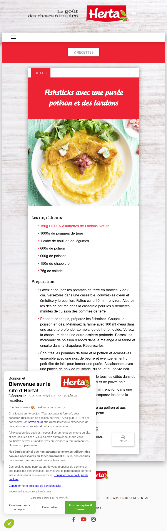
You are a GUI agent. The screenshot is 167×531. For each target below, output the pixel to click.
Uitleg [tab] (41, 72)
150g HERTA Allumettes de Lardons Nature (74, 225)
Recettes (85, 52)
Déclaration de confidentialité (129, 498)
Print (123, 441)
